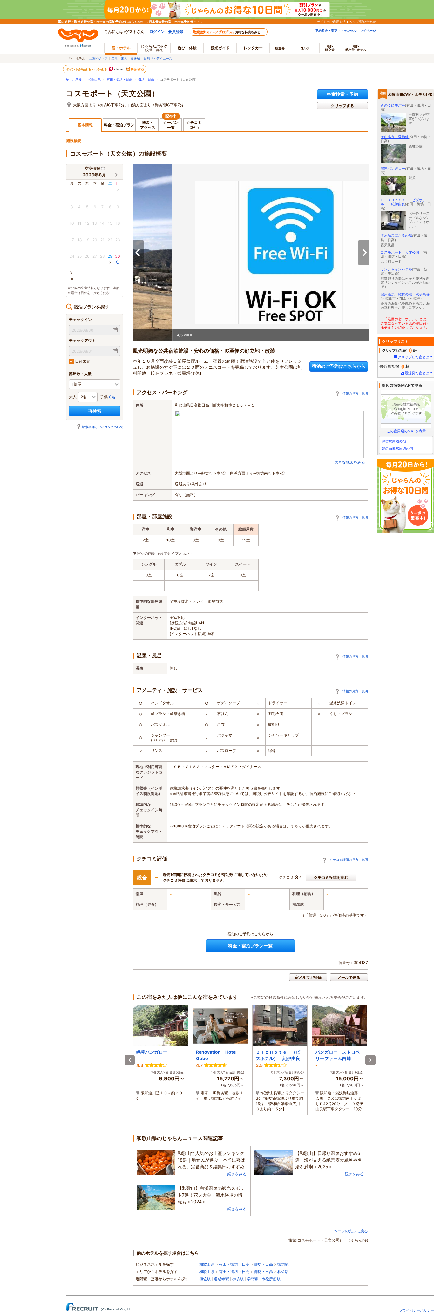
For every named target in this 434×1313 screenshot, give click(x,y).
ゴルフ (305, 48)
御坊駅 (283, 1264)
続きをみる (237, 1173)
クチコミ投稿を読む (331, 877)
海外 (330, 47)
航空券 (280, 48)
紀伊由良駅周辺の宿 (397, 448)
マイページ (368, 30)
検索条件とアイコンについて (102, 427)
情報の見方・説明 (355, 393)
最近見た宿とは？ (419, 373)
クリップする (342, 105)
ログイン (157, 31)
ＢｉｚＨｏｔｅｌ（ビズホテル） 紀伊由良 (403, 202)
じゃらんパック (154, 48)
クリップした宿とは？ (415, 357)
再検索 (94, 411)
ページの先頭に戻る (351, 1231)
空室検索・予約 (342, 94)
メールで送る (348, 977)
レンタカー (253, 47)
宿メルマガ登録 (308, 977)
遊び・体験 (187, 47)
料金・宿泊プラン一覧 (250, 945)
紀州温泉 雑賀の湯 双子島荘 (405, 294)
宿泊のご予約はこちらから (338, 366)
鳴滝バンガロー (393, 168)
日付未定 (82, 361)
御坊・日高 (146, 79)
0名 (112, 397)
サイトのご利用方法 (331, 21)
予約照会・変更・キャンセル (335, 30)
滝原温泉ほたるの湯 (396, 235)
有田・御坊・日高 (119, 79)
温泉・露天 (119, 58)
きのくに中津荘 (393, 105)
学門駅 (252, 1279)
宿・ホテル (74, 79)
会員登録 (175, 31)
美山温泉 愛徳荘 (395, 137)
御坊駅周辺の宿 (394, 441)
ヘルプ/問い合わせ (362, 21)
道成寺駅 (221, 1279)
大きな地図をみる (350, 462)
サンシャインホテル (396, 269)
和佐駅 (283, 1271)
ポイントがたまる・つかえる (87, 69)
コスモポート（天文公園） (112, 93)
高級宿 (135, 58)
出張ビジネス (98, 58)
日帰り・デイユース (158, 58)
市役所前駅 (271, 1279)
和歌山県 (94, 79)
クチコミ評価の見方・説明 (349, 859)
